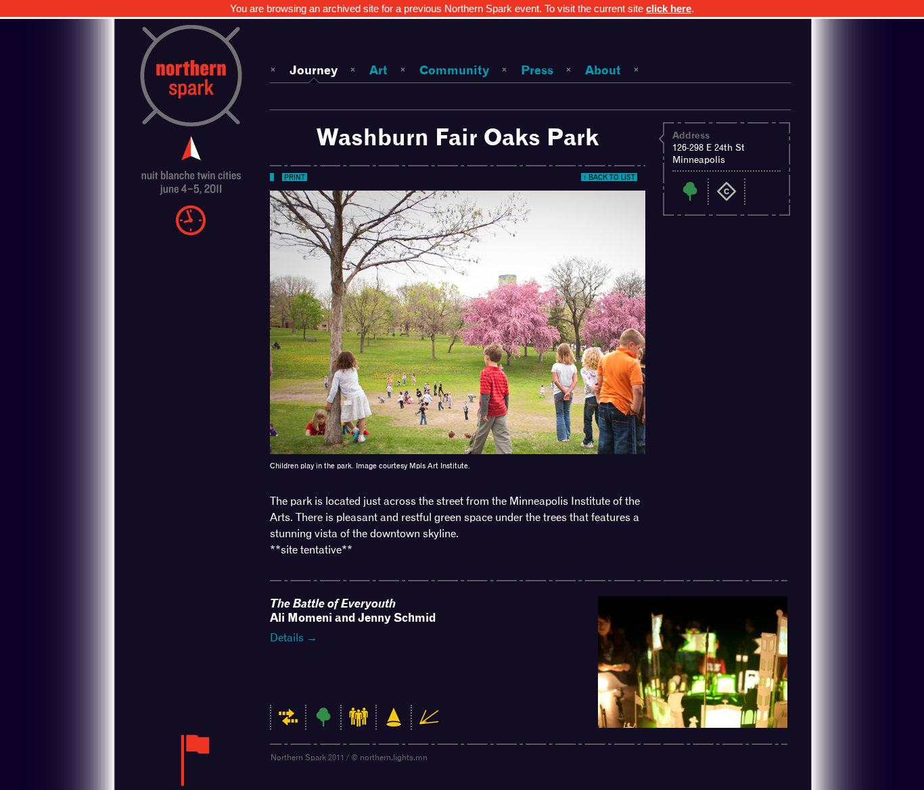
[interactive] (288, 724)
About (603, 70)
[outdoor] (323, 724)
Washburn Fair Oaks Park (458, 137)
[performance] (394, 724)
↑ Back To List (609, 177)
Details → (293, 637)
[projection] (429, 724)
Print (294, 177)
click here (668, 8)
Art (378, 70)
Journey (314, 70)
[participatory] (358, 724)
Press (537, 70)
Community (454, 70)
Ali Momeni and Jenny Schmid (353, 610)
